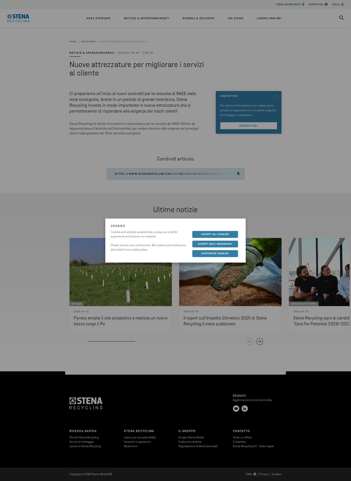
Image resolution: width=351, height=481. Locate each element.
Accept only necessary (215, 244)
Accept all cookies (215, 234)
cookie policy (139, 249)
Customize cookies (215, 253)
